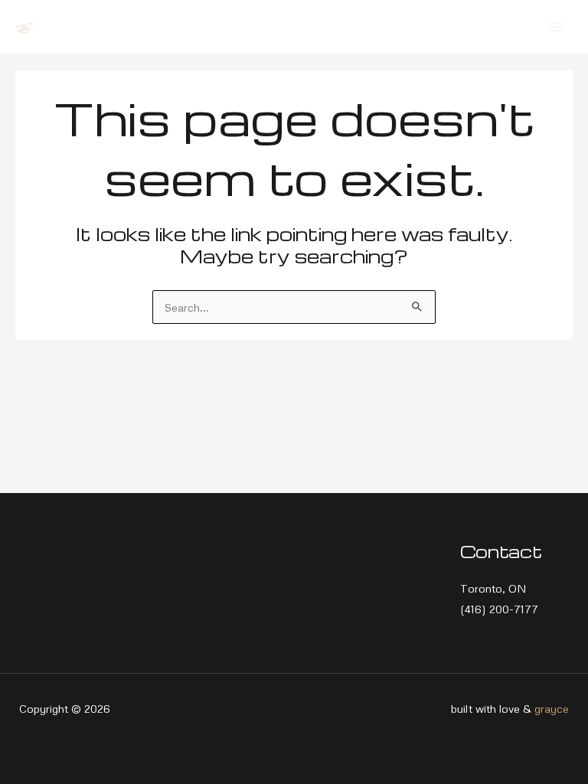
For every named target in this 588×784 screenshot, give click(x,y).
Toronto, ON (493, 588)
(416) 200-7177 (499, 609)
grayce (551, 708)
